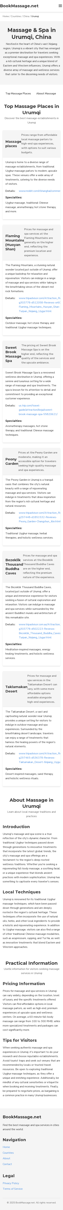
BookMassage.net (19, 5)
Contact (7, 1164)
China (26, 16)
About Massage (46, 93)
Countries (16, 16)
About (6, 1158)
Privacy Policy (11, 1183)
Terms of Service (13, 1189)
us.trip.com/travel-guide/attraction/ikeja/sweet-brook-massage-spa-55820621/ (38, 410)
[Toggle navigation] (60, 6)
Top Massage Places (18, 93)
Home (6, 16)
